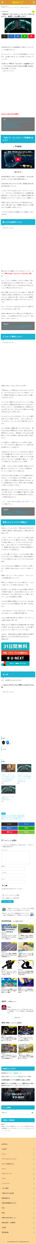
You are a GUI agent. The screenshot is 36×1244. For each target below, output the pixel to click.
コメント (4, 850)
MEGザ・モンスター (7, 816)
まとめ (5, 128)
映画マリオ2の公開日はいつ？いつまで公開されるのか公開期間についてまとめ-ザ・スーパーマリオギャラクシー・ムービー (17, 1128)
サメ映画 (22, 816)
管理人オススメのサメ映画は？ (12, 127)
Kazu (9, 1007)
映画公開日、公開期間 (8, 1222)
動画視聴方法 (6, 1198)
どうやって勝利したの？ (10, 125)
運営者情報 (5, 1232)
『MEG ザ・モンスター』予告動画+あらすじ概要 (17, 121)
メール (3, 872)
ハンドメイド (6, 1183)
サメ (16, 816)
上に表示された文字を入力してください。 (12, 888)
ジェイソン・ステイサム (8, 818)
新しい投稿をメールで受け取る (11, 898)
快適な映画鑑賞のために (9, 1203)
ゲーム (4, 1168)
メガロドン (19, 818)
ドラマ (4, 1178)
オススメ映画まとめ (8, 1164)
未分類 (4, 1227)
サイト (3, 879)
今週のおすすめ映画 (8, 1193)
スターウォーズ (6, 1173)
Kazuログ (18, 2)
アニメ (4, 1154)
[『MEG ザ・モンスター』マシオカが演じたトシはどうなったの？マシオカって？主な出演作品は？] (8, 768)
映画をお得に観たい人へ (9, 1217)
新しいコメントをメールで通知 (11, 895)
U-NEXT (16, 1073)
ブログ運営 (5, 1188)
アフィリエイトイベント (9, 1159)
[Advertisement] (18, 92)
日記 (3, 1208)
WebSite (18, 1017)
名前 (3, 866)
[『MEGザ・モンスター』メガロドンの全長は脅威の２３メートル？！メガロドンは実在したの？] (24, 768)
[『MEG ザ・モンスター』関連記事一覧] (8, 790)
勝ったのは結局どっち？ (10, 123)
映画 (4, 813)
